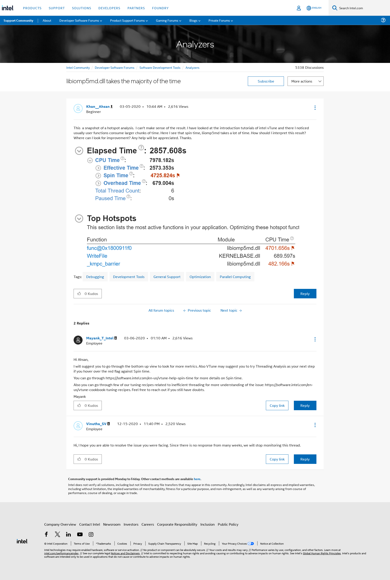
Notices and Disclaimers (125, 553)
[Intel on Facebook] (46, 534)
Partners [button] (136, 7)
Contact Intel (89, 524)
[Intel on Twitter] (57, 534)
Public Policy (228, 524)
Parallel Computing (235, 276)
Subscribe (266, 81)
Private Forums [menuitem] (219, 20)
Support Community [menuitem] (18, 20)
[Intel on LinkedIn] (68, 534)
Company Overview (60, 524)
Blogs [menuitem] (193, 20)
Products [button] (32, 7)
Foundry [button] (160, 7)
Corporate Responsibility (177, 524)
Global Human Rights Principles (322, 553)
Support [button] (57, 7)
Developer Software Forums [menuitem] (79, 20)
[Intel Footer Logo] (22, 540)
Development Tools (128, 276)
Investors (131, 524)
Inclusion (207, 524)
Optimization (200, 276)
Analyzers (193, 67)
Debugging (95, 276)
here (197, 478)
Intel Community (78, 67)
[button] (314, 107)
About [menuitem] (47, 20)
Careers (148, 524)
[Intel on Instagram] (91, 534)
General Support (167, 276)
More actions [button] (301, 81)
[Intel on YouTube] (80, 534)
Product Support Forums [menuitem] (127, 20)
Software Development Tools (160, 67)
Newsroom (112, 524)
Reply (305, 293)
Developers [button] (109, 7)
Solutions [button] (81, 7)
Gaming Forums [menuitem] (167, 20)
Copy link (277, 405)
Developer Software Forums (115, 67)
